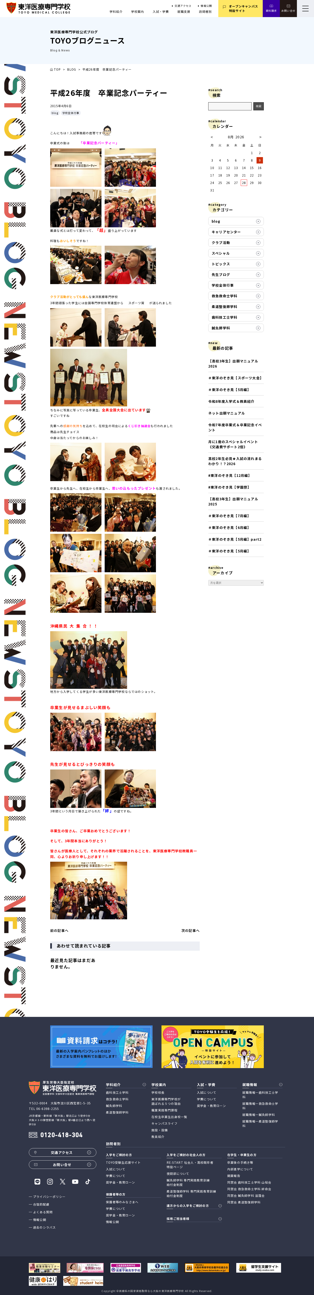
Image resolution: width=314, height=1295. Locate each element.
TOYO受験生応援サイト (123, 1162)
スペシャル (221, 253)
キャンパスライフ (164, 1123)
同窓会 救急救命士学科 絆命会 (249, 1189)
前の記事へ (59, 930)
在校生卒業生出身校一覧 (169, 1117)
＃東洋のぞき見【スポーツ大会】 (235, 377)
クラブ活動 (221, 242)
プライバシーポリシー (49, 1196)
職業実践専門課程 (164, 1110)
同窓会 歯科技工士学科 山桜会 (249, 1182)
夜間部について (178, 1173)
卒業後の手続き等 (240, 1162)
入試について (206, 1092)
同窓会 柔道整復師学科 (244, 1202)
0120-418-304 (61, 1135)
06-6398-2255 (47, 1109)
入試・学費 (161, 11)
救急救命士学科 (224, 295)
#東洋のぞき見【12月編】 (230, 475)
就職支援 (184, 11)
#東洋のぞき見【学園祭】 (229, 487)
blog (55, 113)
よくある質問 (43, 1212)
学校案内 (137, 11)
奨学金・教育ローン (211, 1106)
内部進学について (240, 1169)
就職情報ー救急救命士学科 (260, 1105)
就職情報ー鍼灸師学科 (258, 1115)
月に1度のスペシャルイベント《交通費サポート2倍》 (233, 444)
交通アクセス (183, 5)
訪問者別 (205, 11)
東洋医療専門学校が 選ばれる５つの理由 (166, 1101)
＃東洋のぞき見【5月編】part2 (234, 539)
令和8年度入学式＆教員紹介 (231, 401)
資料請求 (271, 10)
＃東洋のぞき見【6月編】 (229, 527)
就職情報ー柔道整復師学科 (260, 1123)
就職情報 (249, 1084)
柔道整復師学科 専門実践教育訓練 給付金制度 (191, 1193)
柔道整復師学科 (224, 306)
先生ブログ (221, 274)
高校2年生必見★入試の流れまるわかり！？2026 (235, 461)
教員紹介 (157, 1136)
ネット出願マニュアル (226, 413)
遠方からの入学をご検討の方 (188, 1205)
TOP (57, 69)
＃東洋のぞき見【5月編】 (229, 389)
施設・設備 (159, 1130)
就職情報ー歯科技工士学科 (260, 1094)
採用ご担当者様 (178, 1218)
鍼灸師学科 (221, 327)
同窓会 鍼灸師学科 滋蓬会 (246, 1195)
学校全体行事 (70, 113)
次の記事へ (190, 930)
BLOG (71, 69)
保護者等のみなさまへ (122, 1202)
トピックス (221, 263)
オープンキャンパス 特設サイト (243, 8)
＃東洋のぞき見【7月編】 (229, 515)
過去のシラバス (44, 1227)
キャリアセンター (226, 231)
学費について (206, 1099)
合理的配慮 (41, 1204)
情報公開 (206, 5)
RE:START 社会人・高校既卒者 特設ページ (190, 1164)
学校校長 (157, 1092)
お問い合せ (288, 10)
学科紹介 (116, 11)
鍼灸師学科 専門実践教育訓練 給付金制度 (188, 1182)
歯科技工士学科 (224, 317)
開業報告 (233, 1176)
